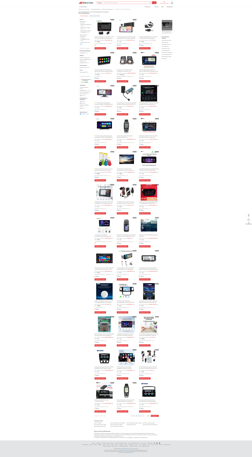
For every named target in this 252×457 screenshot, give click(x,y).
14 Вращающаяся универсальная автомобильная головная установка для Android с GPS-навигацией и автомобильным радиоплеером (126, 169)
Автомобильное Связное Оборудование (85, 31)
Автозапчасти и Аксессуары (83, 22)
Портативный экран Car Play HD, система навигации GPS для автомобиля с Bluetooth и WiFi (126, 37)
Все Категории (84, 6)
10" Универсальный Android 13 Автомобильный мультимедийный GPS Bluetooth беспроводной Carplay (103, 235)
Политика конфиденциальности (121, 443)
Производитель (85, 90)
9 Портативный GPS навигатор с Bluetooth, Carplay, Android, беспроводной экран (148, 103)
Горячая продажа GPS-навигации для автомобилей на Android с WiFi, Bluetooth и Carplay (104, 136)
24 (98, 415)
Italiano (126, 444)
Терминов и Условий (129, 452)
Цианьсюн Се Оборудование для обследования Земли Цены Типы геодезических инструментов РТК (124, 70)
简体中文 (95, 444)
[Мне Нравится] (157, 443)
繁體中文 (99, 444)
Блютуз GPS (164, 58)
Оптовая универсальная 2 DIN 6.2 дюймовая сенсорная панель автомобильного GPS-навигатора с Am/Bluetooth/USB (104, 268)
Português (121, 444)
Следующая (154, 415)
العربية (140, 444)
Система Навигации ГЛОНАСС (168, 54)
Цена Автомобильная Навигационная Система (151, 424)
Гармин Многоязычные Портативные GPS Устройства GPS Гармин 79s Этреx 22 (126, 400)
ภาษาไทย (152, 444)
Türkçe (156, 444)
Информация (149, 443)
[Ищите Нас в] (159, 443)
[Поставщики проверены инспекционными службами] (85, 80)
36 (101, 415)
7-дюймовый (84, 53)
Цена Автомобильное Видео (116, 424)
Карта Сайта (143, 443)
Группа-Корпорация (85, 92)
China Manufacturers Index (123, 446)
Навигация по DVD (166, 48)
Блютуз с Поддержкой (85, 59)
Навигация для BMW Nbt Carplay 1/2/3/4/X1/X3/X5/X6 (101, 400)
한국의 (136, 444)
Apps (162, 6)
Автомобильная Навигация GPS (168, 40)
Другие (81, 44)
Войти (172, 3)
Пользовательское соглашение (108, 443)
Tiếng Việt (161, 444)
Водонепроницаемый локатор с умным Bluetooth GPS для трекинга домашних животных (104, 169)
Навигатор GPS (85, 42)
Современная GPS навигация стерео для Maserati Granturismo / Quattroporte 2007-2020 (148, 301)
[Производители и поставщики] (86, 2)
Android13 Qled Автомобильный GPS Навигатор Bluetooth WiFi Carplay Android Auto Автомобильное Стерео (149, 70)
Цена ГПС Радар (97, 423)
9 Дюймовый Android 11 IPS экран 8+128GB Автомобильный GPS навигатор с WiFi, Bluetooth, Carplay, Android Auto (148, 136)
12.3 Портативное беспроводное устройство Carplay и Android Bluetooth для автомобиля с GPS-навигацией (104, 103)
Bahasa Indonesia (167, 444)
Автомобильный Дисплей (85, 25)
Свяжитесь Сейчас (101, 48)
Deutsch (116, 444)
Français (108, 444)
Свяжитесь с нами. (85, 113)
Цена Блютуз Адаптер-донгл (149, 423)
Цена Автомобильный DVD (99, 426)
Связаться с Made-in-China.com (134, 443)
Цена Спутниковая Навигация (116, 426)
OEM (82, 101)
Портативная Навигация (167, 52)
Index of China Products (134, 446)
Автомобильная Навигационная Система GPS (171, 56)
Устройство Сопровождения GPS (84, 39)
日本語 (104, 444)
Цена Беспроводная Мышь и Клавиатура (134, 423)
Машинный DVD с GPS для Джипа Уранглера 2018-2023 (148, 235)
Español (112, 444)
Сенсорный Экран (85, 57)
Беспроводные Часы (166, 44)
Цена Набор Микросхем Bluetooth (117, 423)
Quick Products (114, 446)
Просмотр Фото (84, 62)
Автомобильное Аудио (85, 28)
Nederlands (144, 444)
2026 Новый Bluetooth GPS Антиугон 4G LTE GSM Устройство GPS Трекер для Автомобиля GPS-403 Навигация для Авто (148, 37)
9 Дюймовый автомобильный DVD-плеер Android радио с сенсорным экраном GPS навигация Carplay (104, 202)
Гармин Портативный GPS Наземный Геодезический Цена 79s (125, 136)
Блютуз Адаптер (165, 46)
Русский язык (131, 444)
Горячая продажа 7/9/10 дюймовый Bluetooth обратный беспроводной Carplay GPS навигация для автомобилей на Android (104, 70)
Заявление (98, 443)
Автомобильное (85, 67)
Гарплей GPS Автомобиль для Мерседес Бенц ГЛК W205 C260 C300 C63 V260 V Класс (149, 169)
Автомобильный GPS (131, 424)
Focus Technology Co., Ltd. (125, 448)
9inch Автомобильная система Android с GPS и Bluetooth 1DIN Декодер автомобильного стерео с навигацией (104, 37)
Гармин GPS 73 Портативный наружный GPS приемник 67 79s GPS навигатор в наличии (126, 235)
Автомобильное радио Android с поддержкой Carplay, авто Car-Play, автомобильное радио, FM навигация (125, 367)
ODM (82, 103)
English (91, 444)
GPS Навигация (165, 42)
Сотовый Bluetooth (166, 50)
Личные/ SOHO (84, 93)
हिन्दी (148, 444)
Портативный (84, 72)
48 (104, 415)
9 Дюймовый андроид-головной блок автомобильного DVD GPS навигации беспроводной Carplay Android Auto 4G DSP (126, 334)
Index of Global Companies (144, 446)
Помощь (156, 6)
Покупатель (147, 6)
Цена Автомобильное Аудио (100, 424)
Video (113, 19)
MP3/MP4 (83, 61)
